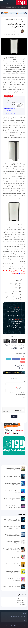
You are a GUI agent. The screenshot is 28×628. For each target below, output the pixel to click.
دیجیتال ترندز (19, 353)
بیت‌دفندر (22, 362)
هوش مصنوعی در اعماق (16, 291)
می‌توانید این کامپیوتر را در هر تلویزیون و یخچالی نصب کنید (9, 110)
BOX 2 (22, 359)
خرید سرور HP (21, 599)
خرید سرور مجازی (21, 602)
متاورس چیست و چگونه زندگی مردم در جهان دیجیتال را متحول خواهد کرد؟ (12, 506)
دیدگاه (23, 397)
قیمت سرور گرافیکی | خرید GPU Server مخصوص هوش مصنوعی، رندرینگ (12, 527)
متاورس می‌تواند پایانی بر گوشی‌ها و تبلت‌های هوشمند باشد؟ (13, 469)
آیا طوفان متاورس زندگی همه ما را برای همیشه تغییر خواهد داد (12, 484)
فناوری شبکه (16, 34)
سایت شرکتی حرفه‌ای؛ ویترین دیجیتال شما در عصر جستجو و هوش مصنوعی (11, 534)
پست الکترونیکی (20, 388)
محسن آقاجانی (17, 31)
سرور (6, 625)
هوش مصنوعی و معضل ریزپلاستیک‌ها (16, 288)
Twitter (16, 368)
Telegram (22, 368)
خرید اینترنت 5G (21, 601)
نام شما (23, 382)
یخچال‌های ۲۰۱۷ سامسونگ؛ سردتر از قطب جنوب (6, 345)
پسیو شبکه (22, 604)
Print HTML (11, 368)
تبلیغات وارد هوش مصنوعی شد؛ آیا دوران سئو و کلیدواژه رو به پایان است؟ (12, 519)
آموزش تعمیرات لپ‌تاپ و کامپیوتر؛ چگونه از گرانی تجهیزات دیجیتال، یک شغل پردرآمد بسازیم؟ (11, 549)
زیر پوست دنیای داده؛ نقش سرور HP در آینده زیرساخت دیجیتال (12, 572)
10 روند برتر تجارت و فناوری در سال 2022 (12, 476)
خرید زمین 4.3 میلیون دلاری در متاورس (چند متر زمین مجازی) (12, 498)
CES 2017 (8, 359)
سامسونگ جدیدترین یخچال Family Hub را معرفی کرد (14, 347)
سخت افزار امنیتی (16, 359)
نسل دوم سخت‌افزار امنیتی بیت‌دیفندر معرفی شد (16, 25)
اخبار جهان (22, 34)
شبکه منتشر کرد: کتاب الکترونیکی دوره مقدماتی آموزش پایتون (14, 298)
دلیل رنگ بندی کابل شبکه (15, 557)
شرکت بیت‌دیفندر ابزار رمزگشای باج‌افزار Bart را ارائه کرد (21, 346)
